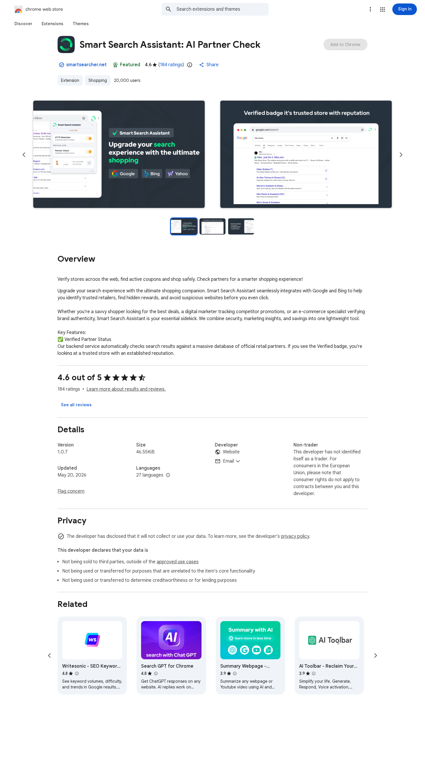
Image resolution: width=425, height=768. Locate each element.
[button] (382, 9)
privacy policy (295, 536)
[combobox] (223, 9)
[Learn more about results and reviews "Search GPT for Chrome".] (155, 673)
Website (231, 452)
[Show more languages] (168, 475)
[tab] (23, 24)
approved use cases (178, 562)
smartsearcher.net (86, 65)
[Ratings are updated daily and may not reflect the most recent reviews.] (189, 65)
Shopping (97, 80)
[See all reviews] (76, 405)
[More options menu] (370, 9)
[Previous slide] (24, 154)
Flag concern (71, 491)
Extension (70, 80)
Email (228, 461)
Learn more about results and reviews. (126, 389)
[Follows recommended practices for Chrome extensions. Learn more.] (115, 65)
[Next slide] (401, 154)
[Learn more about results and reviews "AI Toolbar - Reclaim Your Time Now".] (314, 673)
